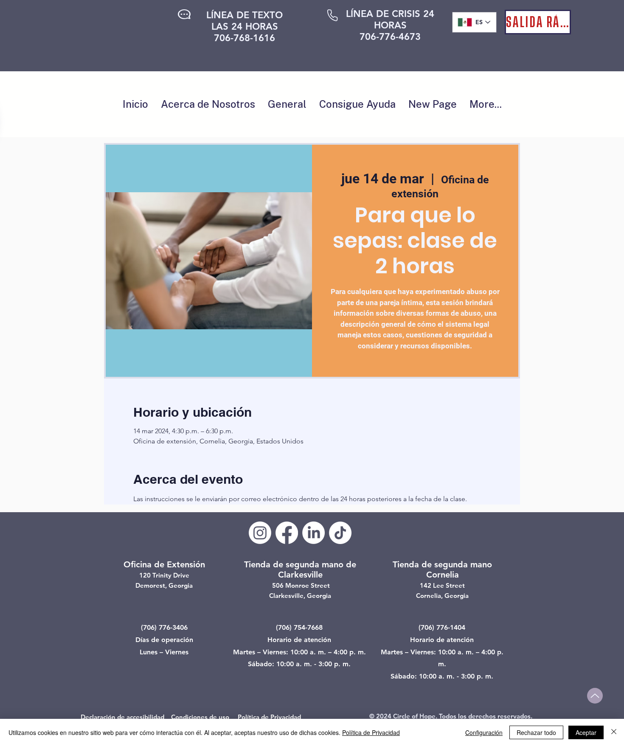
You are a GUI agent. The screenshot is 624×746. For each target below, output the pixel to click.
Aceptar (586, 732)
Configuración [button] (484, 732)
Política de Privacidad (371, 732)
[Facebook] (286, 533)
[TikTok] (340, 533)
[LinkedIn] (313, 533)
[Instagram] (260, 533)
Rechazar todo (536, 732)
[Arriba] (595, 696)
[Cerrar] (614, 732)
